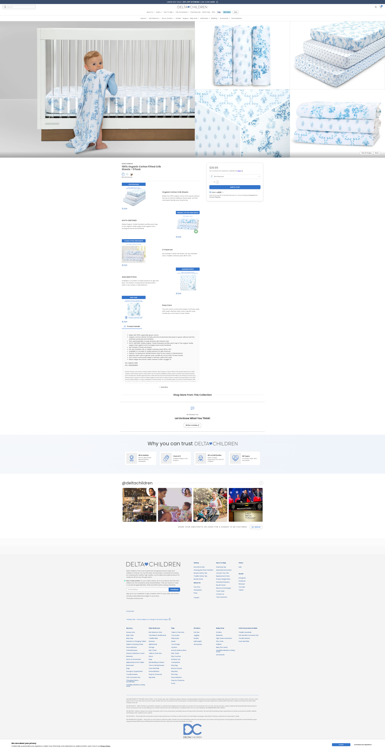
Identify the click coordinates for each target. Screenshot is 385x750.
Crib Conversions (181, 12)
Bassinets (129, 656)
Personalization (236, 18)
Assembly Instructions (224, 570)
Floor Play (174, 674)
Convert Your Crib (222, 573)
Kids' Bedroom (154, 18)
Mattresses (204, 18)
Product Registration (223, 579)
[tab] (132, 326)
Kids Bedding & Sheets (156, 662)
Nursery (143, 18)
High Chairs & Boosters (224, 638)
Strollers (178, 18)
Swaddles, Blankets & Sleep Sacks (135, 685)
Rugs (128, 668)
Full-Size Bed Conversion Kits (248, 635)
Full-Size (196, 632)
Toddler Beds (153, 638)
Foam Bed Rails (154, 668)
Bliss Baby (227, 12)
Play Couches (176, 656)
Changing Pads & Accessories (132, 681)
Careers (196, 598)
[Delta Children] (153, 564)
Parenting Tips (196, 12)
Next (261, 483)
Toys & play (175, 635)
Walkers (219, 644)
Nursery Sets (130, 632)
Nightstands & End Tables (135, 662)
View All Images (366, 153)
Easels (173, 641)
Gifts (213, 12)
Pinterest (242, 584)
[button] (123, 174)
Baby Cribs (130, 635)
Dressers (152, 641)
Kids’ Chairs (153, 650)
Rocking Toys (175, 659)
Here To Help (168, 12)
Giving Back (198, 590)
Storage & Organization (134, 671)
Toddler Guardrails (245, 632)
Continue (174, 589)
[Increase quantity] (217, 182)
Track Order (220, 591)
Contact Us (220, 594)
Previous (256, 483)
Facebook (242, 581)
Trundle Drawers (132, 674)
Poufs (173, 683)
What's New (206, 12)
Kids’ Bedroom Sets (155, 632)
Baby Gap (129, 638)
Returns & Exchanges (223, 588)
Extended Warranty (223, 582)
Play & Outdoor (167, 18)
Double (196, 638)
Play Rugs (174, 665)
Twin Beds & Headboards (157, 635)
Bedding (214, 18)
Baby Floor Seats (222, 647)
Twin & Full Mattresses (156, 665)
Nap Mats (152, 677)
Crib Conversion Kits (133, 677)
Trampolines (175, 662)
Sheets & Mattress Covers (135, 653)
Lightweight (198, 641)
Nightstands (153, 644)
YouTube (242, 587)
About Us (150, 12)
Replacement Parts (223, 576)
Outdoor (174, 647)
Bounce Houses (176, 668)
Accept (341, 744)
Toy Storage (175, 644)
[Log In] (376, 7)
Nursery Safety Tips (200, 573)
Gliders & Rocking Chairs (134, 644)
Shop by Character (155, 674)
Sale (235, 12)
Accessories (224, 18)
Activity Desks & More (178, 650)
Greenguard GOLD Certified (203, 570)
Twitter (241, 590)
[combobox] (18, 7)
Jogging (196, 635)
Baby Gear (193, 18)
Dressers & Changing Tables (136, 641)
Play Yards (219, 641)
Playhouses (175, 638)
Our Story (197, 587)
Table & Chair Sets (155, 653)
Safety (158, 12)
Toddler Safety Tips (200, 576)
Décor (151, 656)
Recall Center (198, 579)
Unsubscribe (130, 611)
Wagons (185, 18)
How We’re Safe (199, 567)
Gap (219, 12)
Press (195, 593)
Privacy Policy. (105, 746)
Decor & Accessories (133, 659)
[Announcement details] (170, 619)
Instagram (242, 578)
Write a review (191, 425)
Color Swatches (221, 597)
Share (377, 153)
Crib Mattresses (131, 650)
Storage (151, 647)
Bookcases (130, 665)
